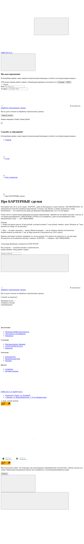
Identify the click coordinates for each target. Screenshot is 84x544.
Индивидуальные (11, 371)
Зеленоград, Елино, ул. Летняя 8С (18, 395)
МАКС (68, 82)
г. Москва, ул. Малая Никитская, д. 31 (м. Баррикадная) (25, 397)
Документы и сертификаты (15, 334)
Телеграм (61, 82)
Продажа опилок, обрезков (15, 344)
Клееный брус (10, 357)
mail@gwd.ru (17, 392)
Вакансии (9, 348)
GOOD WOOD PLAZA (14, 346)
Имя (2, 86)
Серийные (9, 369)
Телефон (4, 89)
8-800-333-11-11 (7, 392)
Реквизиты (9, 336)
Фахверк (8, 361)
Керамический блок (12, 359)
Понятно (4, 474)
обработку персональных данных (13, 108)
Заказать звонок (7, 115)
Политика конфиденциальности (17, 332)
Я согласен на (75, 106)
